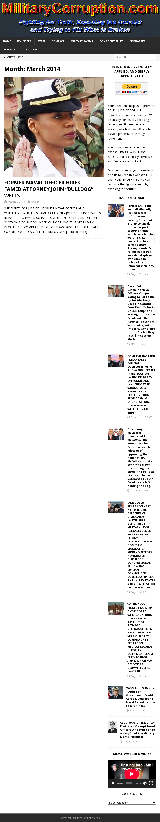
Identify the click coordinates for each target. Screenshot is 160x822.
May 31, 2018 (131, 741)
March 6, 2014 (16, 202)
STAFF (41, 41)
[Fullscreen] (151, 783)
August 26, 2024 (139, 676)
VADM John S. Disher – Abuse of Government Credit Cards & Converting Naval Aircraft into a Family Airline (140, 696)
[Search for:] (135, 57)
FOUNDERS (24, 41)
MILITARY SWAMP (82, 41)
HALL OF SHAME (132, 197)
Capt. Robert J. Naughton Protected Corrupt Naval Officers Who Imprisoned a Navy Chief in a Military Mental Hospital (138, 730)
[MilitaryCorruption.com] (80, 35)
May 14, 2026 (138, 343)
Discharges (137, 41)
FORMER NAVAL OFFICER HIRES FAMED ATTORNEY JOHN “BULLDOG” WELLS (48, 189)
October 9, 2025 (139, 490)
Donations (29, 49)
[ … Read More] (76, 232)
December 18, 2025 (141, 417)
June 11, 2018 (137, 710)
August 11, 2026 (139, 274)
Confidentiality (111, 41)
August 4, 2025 (138, 592)
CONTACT (58, 41)
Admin (35, 202)
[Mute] (145, 783)
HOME (7, 41)
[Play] (113, 783)
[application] (132, 774)
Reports (9, 49)
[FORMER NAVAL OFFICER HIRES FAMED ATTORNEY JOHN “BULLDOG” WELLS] (54, 127)
